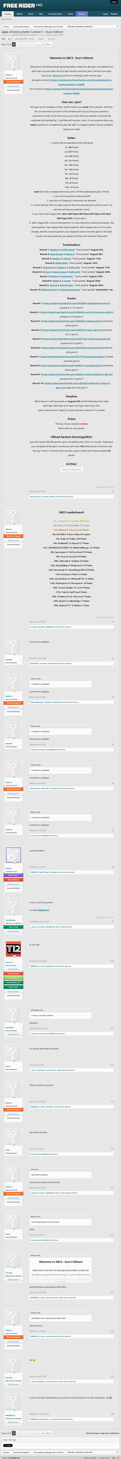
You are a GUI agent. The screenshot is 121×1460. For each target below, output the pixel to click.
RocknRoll (10, 1027)
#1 (113, 491)
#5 (113, 744)
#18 (112, 1331)
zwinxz (67, 258)
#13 (112, 1102)
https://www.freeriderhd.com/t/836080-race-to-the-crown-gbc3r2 (76, 312)
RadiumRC (74, 267)
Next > (48, 44)
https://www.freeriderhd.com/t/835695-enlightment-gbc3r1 (77, 303)
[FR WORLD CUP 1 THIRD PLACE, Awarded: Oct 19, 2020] (11, 998)
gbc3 (10, 39)
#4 (113, 697)
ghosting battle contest (24, 39)
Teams (70, 14)
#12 (112, 1065)
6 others (68, 702)
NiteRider (48, 702)
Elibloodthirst (49, 289)
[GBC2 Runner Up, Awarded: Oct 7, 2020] (17, 92)
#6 (113, 783)
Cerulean (45, 496)
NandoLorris (35, 496)
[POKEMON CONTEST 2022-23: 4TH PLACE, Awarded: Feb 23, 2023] (11, 890)
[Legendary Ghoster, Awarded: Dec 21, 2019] (19, 92)
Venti (8, 1066)
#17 (112, 1292)
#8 (113, 867)
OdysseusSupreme (70, 289)
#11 (112, 1028)
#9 (113, 922)
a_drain (33, 927)
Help (113, 1458)
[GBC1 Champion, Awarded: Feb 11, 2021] (12, 92)
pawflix (52, 496)
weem (67, 280)
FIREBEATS (49, 627)
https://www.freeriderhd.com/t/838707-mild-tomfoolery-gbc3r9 (77, 374)
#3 (113, 658)
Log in (114, 2)
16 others (61, 627)
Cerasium (43, 663)
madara (41, 39)
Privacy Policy (104, 1458)
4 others (61, 966)
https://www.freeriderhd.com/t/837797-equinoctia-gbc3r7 (73, 356)
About (30, 14)
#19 (112, 1376)
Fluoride (51, 663)
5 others (61, 1107)
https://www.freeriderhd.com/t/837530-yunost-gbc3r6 (71, 347)
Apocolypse (56, 254)
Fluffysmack (68, 249)
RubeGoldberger (37, 702)
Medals (19, 14)
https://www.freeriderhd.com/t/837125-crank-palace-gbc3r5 (77, 338)
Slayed (53, 285)
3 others (65, 788)
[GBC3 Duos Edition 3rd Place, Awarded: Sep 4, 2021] (10, 92)
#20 (112, 1414)
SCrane (47, 271)
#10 (112, 961)
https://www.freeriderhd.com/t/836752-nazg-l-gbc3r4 (72, 329)
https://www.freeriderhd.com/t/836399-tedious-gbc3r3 (72, 321)
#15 (112, 1188)
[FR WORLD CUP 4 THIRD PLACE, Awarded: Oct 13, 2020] (14, 92)
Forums (8, 14)
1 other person (62, 1070)
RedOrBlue (62, 262)
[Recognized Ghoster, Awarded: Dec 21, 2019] (13, 998)
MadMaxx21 (54, 749)
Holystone (48, 267)
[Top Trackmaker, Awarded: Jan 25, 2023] (13, 890)
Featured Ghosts (55, 14)
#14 (112, 1149)
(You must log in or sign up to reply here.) (103, 1433)
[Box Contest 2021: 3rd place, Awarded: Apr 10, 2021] (16, 890)
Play (41, 14)
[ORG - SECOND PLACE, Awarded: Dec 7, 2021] (16, 998)
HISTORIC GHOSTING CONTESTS (24, 35)
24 (43, 44)
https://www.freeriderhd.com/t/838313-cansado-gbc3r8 (72, 365)
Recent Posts (6, 19)
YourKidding (10, 920)
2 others (61, 663)
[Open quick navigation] (117, 26)
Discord (82, 14)
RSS (118, 1458)
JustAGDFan (44, 1419)
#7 (113, 830)
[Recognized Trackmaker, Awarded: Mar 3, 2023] (8, 92)
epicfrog (40, 1070)
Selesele (9, 659)
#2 (113, 622)
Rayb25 (8, 868)
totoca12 (51, 39)
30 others (63, 496)
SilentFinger (67, 285)
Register (114, 14)
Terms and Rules (90, 1458)
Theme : (11, 1458)
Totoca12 (57, 75)
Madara (49, 35)
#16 (112, 1235)
